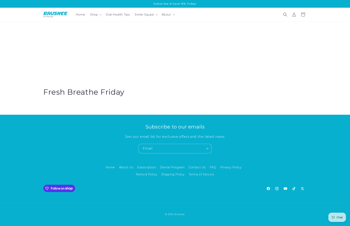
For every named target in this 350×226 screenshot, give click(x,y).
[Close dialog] (153, 6)
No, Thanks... (262, 148)
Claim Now (262, 135)
